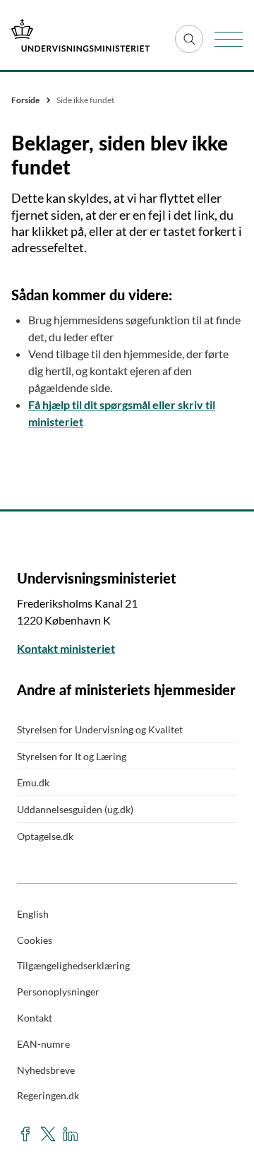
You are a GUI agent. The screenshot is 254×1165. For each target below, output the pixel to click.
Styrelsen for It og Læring (71, 756)
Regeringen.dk (48, 1095)
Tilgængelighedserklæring (73, 965)
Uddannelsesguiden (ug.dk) (75, 809)
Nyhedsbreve (46, 1070)
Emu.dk (33, 782)
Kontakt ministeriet (66, 648)
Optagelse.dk (45, 836)
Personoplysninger (58, 992)
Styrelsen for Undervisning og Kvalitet (100, 729)
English (33, 914)
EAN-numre (43, 1044)
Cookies (34, 940)
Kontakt (34, 1018)
